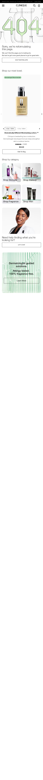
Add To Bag (22, 152)
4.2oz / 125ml (10, 128)
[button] (39, 5)
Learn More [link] (37, 1)
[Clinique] (21, 5)
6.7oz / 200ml (22, 128)
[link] (21, 99)
